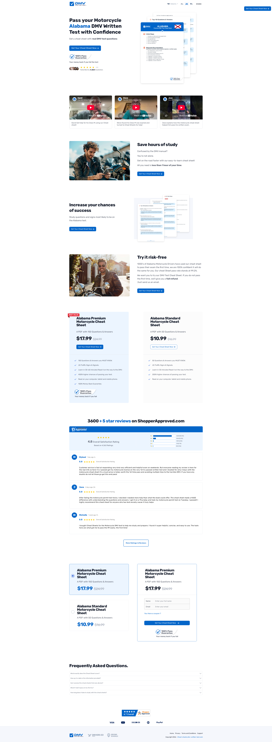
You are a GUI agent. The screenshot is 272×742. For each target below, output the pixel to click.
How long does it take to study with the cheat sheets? (88, 692)
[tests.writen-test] (78, 4)
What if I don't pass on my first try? (82, 688)
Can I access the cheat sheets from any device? (86, 683)
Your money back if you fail (86, 396)
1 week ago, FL (93, 515)
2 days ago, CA (90, 487)
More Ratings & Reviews (136, 543)
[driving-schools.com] (114, 735)
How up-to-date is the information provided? (85, 678)
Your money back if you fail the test (83, 62)
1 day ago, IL (91, 457)
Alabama (173, 4)
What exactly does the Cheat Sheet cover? (85, 673)
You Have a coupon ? (152, 613)
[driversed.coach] (97, 735)
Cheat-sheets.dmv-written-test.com (190, 737)
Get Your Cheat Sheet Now (84, 48)
